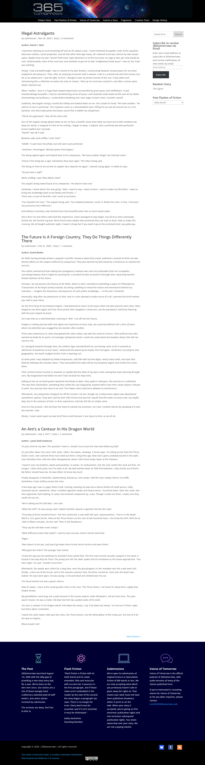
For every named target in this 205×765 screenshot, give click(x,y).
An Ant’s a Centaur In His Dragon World (57, 429)
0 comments (67, 38)
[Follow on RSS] (179, 747)
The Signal (158, 88)
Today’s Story (44, 20)
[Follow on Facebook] (170, 747)
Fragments (126, 20)
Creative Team (142, 20)
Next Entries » (134, 636)
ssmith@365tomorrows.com (164, 704)
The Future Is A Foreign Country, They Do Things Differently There (76, 238)
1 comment (66, 246)
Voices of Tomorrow (90, 20)
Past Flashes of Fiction (65, 20)
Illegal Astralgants (38, 33)
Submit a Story (110, 20)
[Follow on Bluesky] (161, 747)
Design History (160, 20)
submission (30, 38)
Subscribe (161, 74)
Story (56, 38)
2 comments (66, 434)
